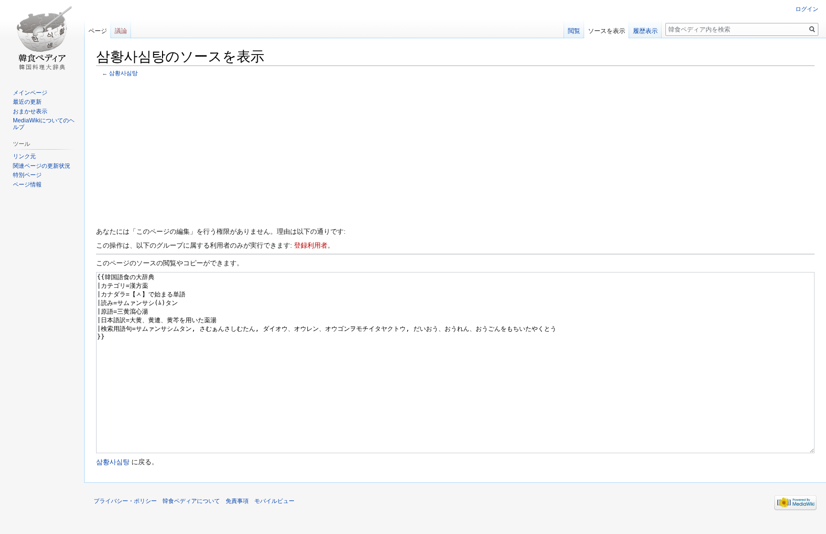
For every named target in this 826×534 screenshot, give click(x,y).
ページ (97, 30)
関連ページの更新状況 (41, 166)
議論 (121, 30)
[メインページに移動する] (42, 38)
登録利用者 (310, 245)
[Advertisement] (455, 151)
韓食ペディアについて (191, 501)
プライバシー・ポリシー (125, 501)
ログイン (806, 9)
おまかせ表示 (30, 111)
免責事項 (237, 501)
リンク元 (24, 156)
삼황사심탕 (123, 73)
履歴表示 (645, 30)
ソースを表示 (606, 30)
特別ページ (27, 175)
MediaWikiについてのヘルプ (44, 124)
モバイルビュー (274, 501)
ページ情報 (27, 184)
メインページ (30, 92)
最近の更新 (27, 101)
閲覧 (574, 30)
